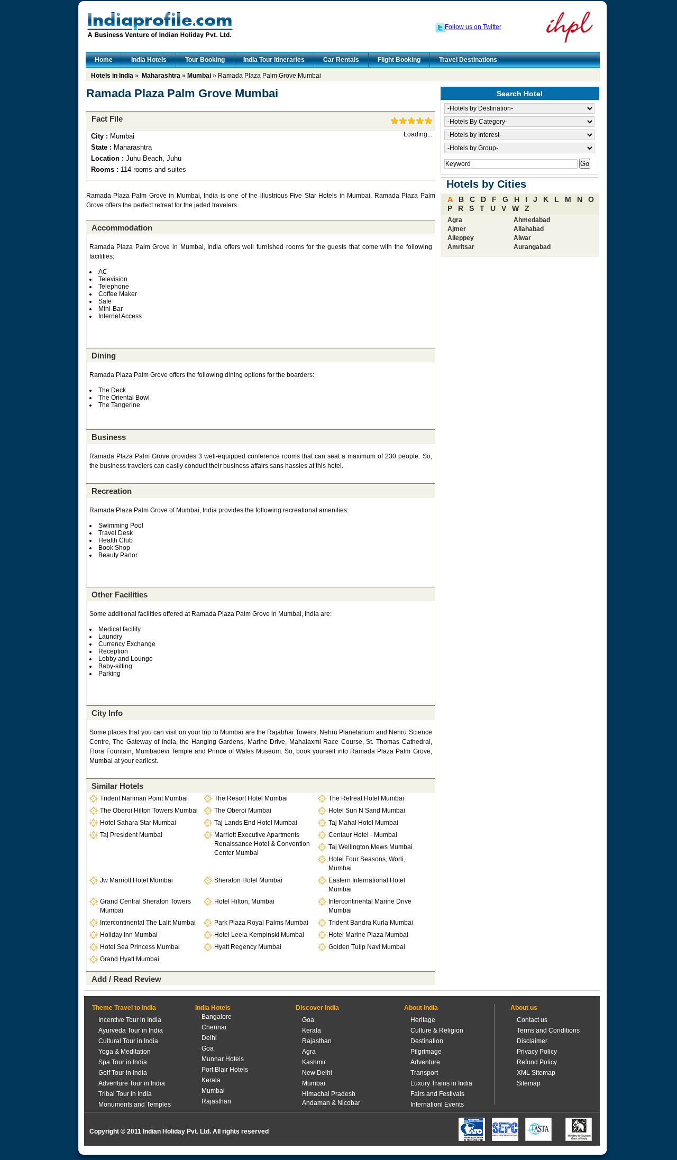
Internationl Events (437, 1104)
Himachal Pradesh (328, 1094)
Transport (424, 1072)
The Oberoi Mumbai (242, 810)
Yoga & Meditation (124, 1051)
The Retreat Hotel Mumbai (366, 798)
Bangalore (217, 1016)
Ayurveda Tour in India (130, 1030)
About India (421, 1007)
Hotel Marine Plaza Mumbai (368, 934)
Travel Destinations (468, 59)
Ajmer (456, 229)
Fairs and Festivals (437, 1094)
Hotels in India (112, 75)
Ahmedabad (532, 220)
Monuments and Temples (134, 1104)
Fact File (107, 118)
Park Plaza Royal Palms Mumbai (261, 922)
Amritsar (460, 247)
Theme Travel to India (124, 1007)
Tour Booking (205, 59)
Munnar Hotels (223, 1059)
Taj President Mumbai (131, 835)
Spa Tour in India (122, 1062)
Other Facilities (120, 594)
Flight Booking (399, 59)
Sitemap (529, 1083)
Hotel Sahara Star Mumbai (138, 822)
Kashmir (314, 1062)
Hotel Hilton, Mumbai (244, 901)
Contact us (532, 1020)
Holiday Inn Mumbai (129, 934)
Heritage (422, 1020)
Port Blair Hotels (225, 1069)
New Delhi (317, 1072)
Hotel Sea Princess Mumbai (140, 947)
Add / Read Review (126, 978)
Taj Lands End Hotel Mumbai (255, 822)
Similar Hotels (117, 785)
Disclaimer (532, 1041)
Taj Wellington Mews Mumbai (370, 847)
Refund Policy (537, 1062)
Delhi (209, 1038)
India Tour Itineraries (274, 59)
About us (523, 1007)
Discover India (317, 1007)
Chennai (214, 1027)
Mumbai (199, 75)
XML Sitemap (536, 1072)
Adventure (425, 1062)
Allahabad (529, 229)
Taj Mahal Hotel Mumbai (363, 822)
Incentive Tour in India (129, 1020)
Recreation (112, 490)
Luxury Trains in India (441, 1083)
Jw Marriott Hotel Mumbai (136, 880)
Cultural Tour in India (128, 1041)
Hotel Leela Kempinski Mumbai (259, 934)
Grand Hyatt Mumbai (129, 959)
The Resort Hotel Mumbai (251, 798)
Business (109, 436)
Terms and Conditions (548, 1030)
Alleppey (460, 238)
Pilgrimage (426, 1051)
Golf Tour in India (122, 1072)
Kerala (211, 1080)
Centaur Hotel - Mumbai (362, 835)
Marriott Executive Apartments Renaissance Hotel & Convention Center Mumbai (262, 844)
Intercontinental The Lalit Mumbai (148, 922)
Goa (208, 1048)
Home (104, 59)
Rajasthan (216, 1101)
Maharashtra (161, 75)
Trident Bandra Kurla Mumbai (370, 922)
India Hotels (149, 59)
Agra (454, 220)
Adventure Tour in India (131, 1083)
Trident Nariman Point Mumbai (144, 798)
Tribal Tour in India (125, 1094)
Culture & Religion (436, 1030)
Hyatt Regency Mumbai (247, 947)
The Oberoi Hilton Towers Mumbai (149, 810)
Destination (426, 1041)
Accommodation (122, 227)
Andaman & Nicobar (331, 1103)
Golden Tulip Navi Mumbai (366, 947)
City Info (107, 712)
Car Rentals (341, 59)
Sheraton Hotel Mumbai (248, 880)
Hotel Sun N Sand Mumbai (366, 810)
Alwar (522, 238)
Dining (104, 355)
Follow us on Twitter (473, 27)
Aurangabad (532, 247)
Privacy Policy (537, 1051)
